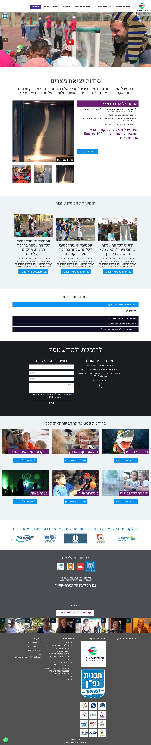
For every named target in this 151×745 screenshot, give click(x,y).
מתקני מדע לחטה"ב (104, 7)
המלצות (56, 7)
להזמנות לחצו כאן (87, 151)
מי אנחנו (46, 7)
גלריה (67, 676)
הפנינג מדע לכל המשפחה (59, 670)
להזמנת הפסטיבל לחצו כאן (117, 272)
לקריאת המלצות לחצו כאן (76, 612)
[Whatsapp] (5, 739)
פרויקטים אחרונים (61, 673)
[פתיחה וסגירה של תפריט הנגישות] (5, 16)
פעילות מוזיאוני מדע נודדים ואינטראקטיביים (58, 647)
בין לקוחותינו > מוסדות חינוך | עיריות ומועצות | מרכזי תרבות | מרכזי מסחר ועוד (75, 529)
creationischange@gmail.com (92, 369)
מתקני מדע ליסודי (123, 7)
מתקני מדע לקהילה (83, 7)
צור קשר (35, 7)
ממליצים (65, 679)
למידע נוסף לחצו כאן (125, 460)
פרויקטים (66, 7)
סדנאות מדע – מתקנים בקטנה (57, 668)
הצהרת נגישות (75, 739)
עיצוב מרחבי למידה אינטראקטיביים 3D (61, 664)
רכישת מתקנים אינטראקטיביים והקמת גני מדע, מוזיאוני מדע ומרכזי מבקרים (59, 655)
